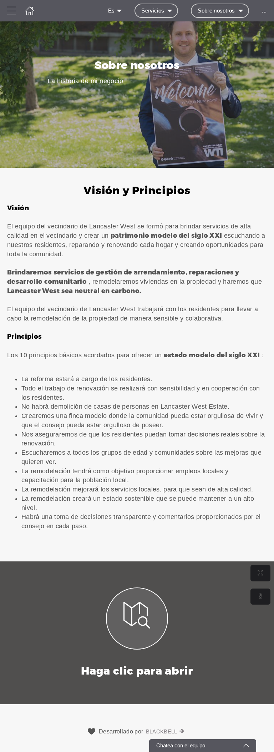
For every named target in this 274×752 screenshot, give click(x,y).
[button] (137, 364)
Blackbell (161, 731)
